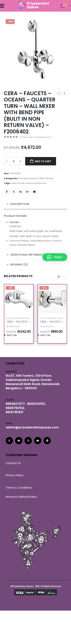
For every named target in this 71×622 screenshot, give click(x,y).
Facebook (7, 192)
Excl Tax (12, 335)
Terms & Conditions (20, 488)
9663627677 (15, 404)
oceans (29, 183)
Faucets (23, 178)
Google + (27, 192)
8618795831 (14, 412)
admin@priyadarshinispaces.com (32, 427)
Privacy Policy (14, 475)
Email (34, 192)
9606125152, (36, 404)
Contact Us (13, 463)
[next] (64, 93)
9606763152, (15, 408)
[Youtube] (37, 440)
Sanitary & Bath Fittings (40, 178)
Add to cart (43, 161)
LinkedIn (21, 192)
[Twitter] (18, 440)
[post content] (18, 299)
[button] (59, 73)
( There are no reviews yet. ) (36, 137)
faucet (20, 183)
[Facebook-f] (9, 440)
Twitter (14, 192)
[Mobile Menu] (2, 5)
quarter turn (40, 183)
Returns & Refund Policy (21, 497)
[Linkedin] (47, 440)
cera (13, 183)
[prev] (59, 93)
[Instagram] (28, 440)
